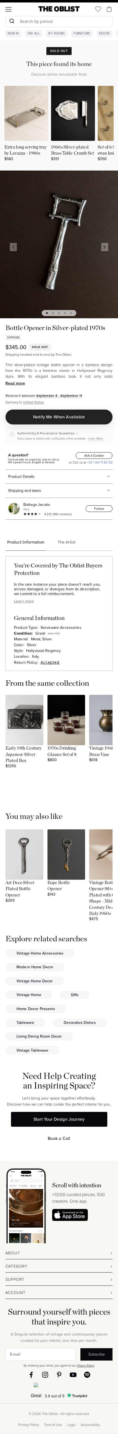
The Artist (66, 542)
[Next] (104, 247)
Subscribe (96, 1354)
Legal (71, 1424)
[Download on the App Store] (70, 1215)
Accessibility (90, 1424)
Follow (99, 508)
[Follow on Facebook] (31, 1374)
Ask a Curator (94, 455)
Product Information (25, 542)
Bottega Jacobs (36, 505)
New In (13, 33)
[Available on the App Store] (59, 1386)
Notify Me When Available (59, 417)
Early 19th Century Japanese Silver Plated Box (23, 754)
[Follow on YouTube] (73, 1374)
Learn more (24, 601)
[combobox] (59, 22)
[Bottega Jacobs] (15, 508)
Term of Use (53, 1424)
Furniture (82, 33)
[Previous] (13, 247)
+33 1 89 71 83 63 (99, 462)
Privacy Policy (85, 1365)
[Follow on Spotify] (87, 1374)
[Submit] (12, 21)
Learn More (95, 438)
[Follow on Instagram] (45, 1374)
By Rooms (56, 33)
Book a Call (59, 1138)
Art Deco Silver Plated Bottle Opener (19, 889)
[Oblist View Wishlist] (98, 9)
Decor (104, 33)
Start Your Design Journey (59, 1119)
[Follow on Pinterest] (59, 1374)
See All (34, 33)
